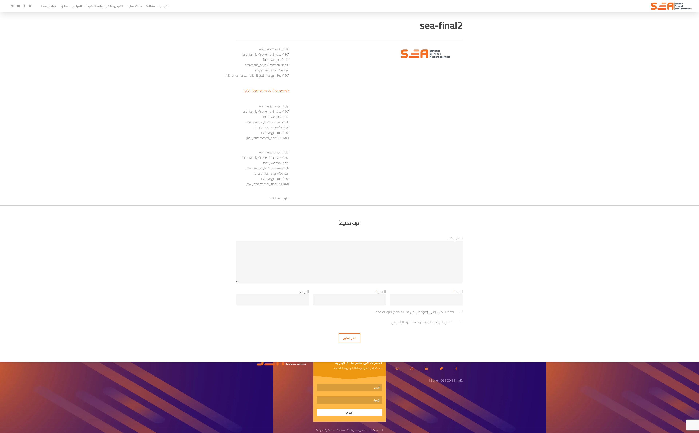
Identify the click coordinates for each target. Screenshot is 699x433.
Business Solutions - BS (338, 430)
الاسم (458, 292)
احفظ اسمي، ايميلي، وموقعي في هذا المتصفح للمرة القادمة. (414, 312)
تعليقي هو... (455, 238)
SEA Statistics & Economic (266, 91)
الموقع (304, 292)
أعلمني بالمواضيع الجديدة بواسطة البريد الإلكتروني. (422, 322)
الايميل (380, 292)
